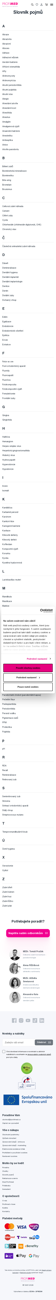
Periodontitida (8, 709)
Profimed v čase (8, 1204)
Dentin (5, 291)
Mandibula (7, 597)
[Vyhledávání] (32, 4)
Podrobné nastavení (37, 658)
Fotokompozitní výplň (12, 389)
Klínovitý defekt (9, 540)
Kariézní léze (8, 521)
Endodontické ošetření (12, 331)
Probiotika (7, 727)
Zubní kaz (6, 897)
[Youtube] (28, 1020)
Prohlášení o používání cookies (14, 1153)
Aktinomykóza (9, 80)
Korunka (6, 553)
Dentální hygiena (10, 272)
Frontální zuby (8, 398)
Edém (4, 317)
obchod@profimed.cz (11, 1119)
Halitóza (6, 437)
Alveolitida (7, 113)
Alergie (5, 99)
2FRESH (38, 1291)
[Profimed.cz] (10, 4)
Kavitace (6, 531)
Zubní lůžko (7, 901)
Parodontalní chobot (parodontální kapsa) (21, 695)
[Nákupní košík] (46, 4)
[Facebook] (14, 1020)
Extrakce (6, 345)
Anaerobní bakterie (11, 131)
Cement (5, 211)
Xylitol (5, 870)
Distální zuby (8, 295)
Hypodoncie (7, 469)
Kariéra (5, 1208)
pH (3, 749)
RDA (4, 766)
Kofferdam (7, 544)
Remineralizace (9, 775)
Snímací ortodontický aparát (15, 806)
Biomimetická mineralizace (14, 171)
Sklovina (6, 801)
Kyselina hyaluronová (12, 563)
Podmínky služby (25, 1272)
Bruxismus (7, 189)
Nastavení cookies (9, 1156)
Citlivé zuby (7, 216)
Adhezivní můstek (10, 57)
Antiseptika (7, 140)
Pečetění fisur (8, 699)
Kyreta (5, 558)
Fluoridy (6, 371)
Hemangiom (7, 441)
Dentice (5, 286)
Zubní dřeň (7, 887)
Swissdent (6, 1189)
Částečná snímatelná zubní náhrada (18, 246)
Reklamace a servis (10, 1178)
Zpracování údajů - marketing (14, 1145)
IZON (31, 1291)
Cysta (5, 220)
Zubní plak (7, 906)
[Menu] (52, 4)
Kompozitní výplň (10, 549)
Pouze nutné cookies (28, 687)
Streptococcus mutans (12, 815)
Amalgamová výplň (10, 126)
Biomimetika (7, 176)
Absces (5, 48)
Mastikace (7, 601)
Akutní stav (7, 94)
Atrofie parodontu (10, 149)
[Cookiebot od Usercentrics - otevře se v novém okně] (40, 611)
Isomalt (5, 491)
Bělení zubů (7, 166)
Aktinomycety (8, 76)
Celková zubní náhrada (12, 206)
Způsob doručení (9, 1138)
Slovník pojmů (8, 1175)
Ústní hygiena (8, 849)
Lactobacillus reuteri (11, 580)
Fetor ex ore (7, 362)
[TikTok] (35, 1020)
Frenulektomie (8, 394)
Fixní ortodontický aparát (14, 366)
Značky (5, 1171)
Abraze (5, 35)
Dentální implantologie (12, 282)
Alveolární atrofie (10, 103)
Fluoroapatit (7, 375)
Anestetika (7, 136)
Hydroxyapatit (8, 460)
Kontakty (6, 1211)
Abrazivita (6, 39)
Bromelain (6, 185)
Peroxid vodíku (9, 713)
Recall (5, 770)
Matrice (5, 606)
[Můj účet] (41, 4)
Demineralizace (9, 268)
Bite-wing (6, 180)
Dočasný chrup (9, 300)
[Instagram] (21, 1020)
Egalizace (6, 322)
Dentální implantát (10, 277)
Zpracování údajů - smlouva (13, 1142)
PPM (4, 722)
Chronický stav (9, 229)
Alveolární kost (9, 108)
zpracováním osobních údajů (39, 1054)
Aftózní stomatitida (11, 67)
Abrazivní (6, 44)
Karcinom (6, 517)
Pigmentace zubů (10, 718)
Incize (5, 486)
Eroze (5, 340)
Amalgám (6, 122)
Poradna (5, 1167)
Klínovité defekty (10, 535)
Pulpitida (6, 732)
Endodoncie (7, 326)
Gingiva (5, 415)
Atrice (5, 145)
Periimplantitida (9, 704)
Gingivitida (7, 420)
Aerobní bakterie (10, 62)
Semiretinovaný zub (11, 796)
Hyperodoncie (8, 464)
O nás (4, 1200)
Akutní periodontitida (11, 85)
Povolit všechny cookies (28, 668)
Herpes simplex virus (11, 446)
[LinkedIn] (41, 1020)
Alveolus (6, 117)
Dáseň (5, 263)
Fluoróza (6, 380)
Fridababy (6, 1185)
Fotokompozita (9, 385)
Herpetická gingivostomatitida (16, 451)
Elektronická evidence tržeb (13, 1149)
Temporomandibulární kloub (15, 832)
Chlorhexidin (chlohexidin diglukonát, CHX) (21, 225)
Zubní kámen (8, 892)
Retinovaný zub (9, 779)
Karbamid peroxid (10, 512)
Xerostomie (7, 866)
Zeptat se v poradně (10, 1123)
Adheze (5, 53)
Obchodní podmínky (10, 1134)
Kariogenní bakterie (11, 526)
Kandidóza (7, 508)
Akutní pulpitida (9, 90)
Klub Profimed (8, 1182)
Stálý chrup (7, 810)
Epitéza (5, 335)
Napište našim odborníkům (25, 933)
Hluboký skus (8, 455)
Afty (4, 71)
